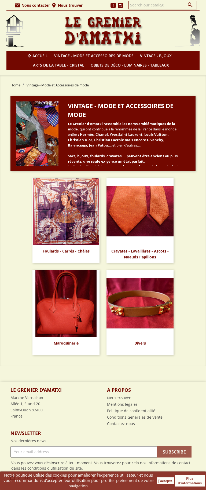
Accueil (40, 55)
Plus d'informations (190, 480)
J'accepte (165, 480)
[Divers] (140, 303)
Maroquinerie (66, 343)
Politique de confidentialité (131, 410)
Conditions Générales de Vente (135, 417)
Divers (140, 343)
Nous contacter (32, 5)
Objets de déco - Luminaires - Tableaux (130, 65)
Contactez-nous (121, 423)
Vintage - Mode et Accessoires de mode (94, 55)
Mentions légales (122, 404)
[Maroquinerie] (66, 303)
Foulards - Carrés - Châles (66, 251)
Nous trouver (67, 5)
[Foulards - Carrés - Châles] (66, 211)
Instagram (120, 5)
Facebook (113, 5)
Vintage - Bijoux (156, 55)
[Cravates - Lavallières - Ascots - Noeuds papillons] (140, 211)
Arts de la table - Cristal (58, 65)
